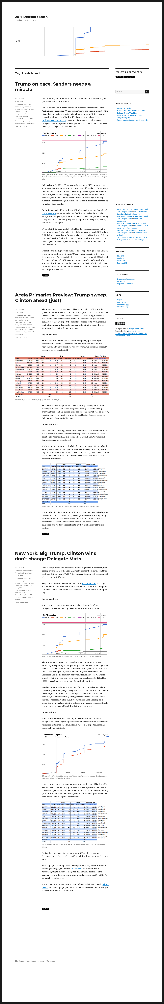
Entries (121, 302)
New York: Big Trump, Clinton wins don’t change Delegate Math (55, 556)
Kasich (27, 114)
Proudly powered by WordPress (43, 961)
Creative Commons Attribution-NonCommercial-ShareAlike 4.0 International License (131, 333)
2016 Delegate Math (31, 17)
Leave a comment (21, 126)
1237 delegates (20, 104)
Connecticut (25, 109)
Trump (17, 123)
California (27, 107)
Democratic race (21, 111)
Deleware (18, 585)
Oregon (25, 116)
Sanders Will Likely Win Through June (131, 111)
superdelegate (27, 121)
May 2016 (120, 256)
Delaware (18, 322)
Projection (19, 101)
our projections (49, 213)
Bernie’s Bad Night (124, 108)
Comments (123, 305)
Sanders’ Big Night (137, 240)
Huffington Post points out (54, 120)
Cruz (32, 109)
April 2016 (120, 258)
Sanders (18, 121)
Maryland (18, 116)
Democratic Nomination (24, 571)
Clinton (17, 109)
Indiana (21, 114)
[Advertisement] (132, 161)
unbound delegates (27, 123)
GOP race (22, 325)
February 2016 (122, 263)
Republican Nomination (126, 284)
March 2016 (121, 261)
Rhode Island (29, 118)
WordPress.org (122, 307)
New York (31, 327)
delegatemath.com (136, 329)
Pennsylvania (19, 118)
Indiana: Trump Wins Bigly (127, 113)
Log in (119, 300)
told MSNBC (76, 869)
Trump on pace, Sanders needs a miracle (132, 120)
